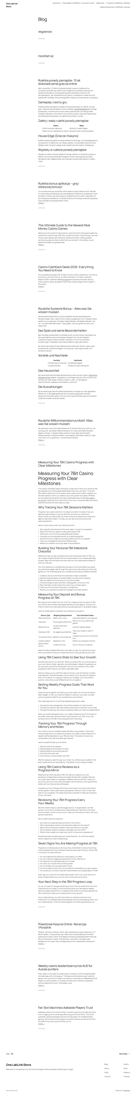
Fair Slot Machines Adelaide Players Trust (65, 1007)
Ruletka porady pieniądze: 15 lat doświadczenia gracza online (59, 82)
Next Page (124, 1054)
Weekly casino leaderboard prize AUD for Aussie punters (65, 967)
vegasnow (45, 31)
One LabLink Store (18, 1065)
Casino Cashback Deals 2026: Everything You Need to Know (66, 268)
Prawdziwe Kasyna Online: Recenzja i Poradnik (62, 925)
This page (65, 279)
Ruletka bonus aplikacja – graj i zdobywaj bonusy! (58, 185)
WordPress (127, 1090)
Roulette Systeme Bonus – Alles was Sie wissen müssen (65, 310)
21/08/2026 (41, 38)
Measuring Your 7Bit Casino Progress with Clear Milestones (66, 464)
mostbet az (46, 56)
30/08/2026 (41, 166)
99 (12, 1054)
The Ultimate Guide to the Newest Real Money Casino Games (64, 227)
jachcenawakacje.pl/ (82, 109)
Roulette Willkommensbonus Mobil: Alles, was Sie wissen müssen (65, 422)
